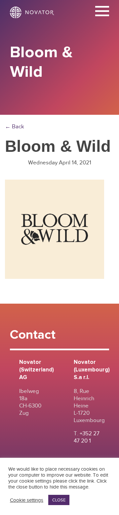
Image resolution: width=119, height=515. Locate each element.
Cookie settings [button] (26, 500)
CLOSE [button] (58, 499)
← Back (14, 126)
